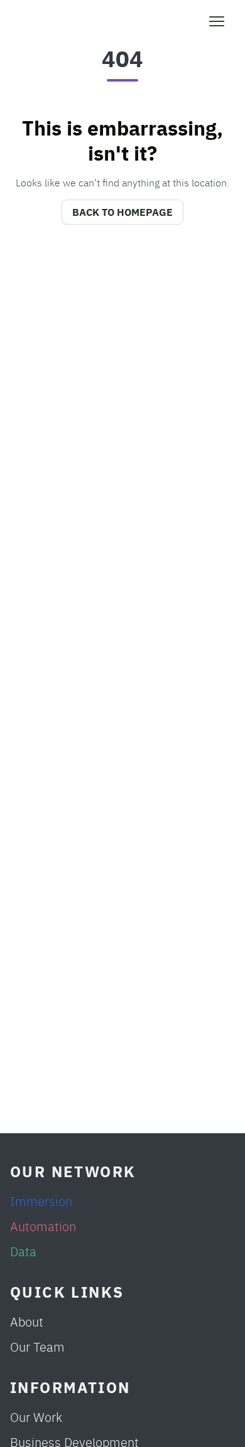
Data (23, 1250)
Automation (43, 1225)
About (26, 1321)
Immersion (41, 1200)
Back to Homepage (122, 212)
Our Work (36, 1416)
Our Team (37, 1346)
